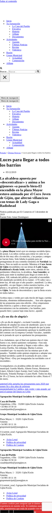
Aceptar (4, 487)
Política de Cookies (15, 421)
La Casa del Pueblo (21, 14)
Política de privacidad (16, 418)
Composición (18, 48)
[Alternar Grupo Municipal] (50, 116)
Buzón (9, 40)
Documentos (18, 24)
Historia (15, 19)
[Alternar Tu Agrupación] (50, 85)
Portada (3, 129)
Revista (15, 35)
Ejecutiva (16, 17)
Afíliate (15, 22)
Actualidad (17, 46)
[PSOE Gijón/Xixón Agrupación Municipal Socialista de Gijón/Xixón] (10, 4)
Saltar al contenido (8, 1)
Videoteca (16, 38)
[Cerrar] (5, 65)
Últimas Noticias (19, 32)
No (11, 487)
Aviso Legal (11, 415)
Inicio (9, 9)
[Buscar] (1, 56)
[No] (35, 488)
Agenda (15, 30)
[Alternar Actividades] (50, 100)
